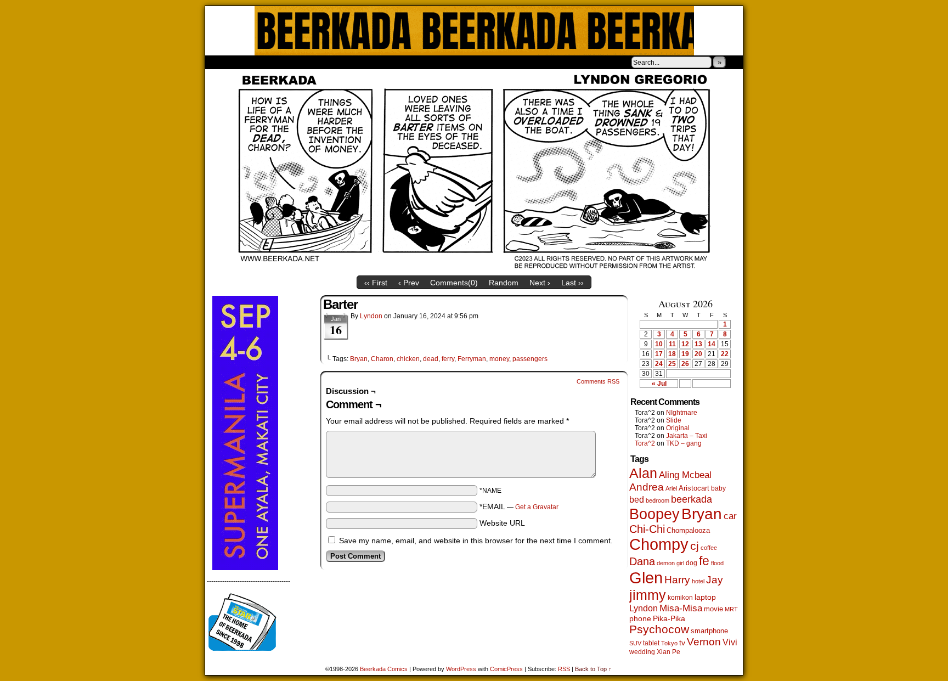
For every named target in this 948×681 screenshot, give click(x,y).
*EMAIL (518, 506)
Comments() (454, 282)
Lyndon (371, 316)
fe (704, 561)
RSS (564, 669)
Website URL (502, 523)
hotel (698, 581)
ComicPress (506, 669)
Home (220, 62)
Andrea (646, 487)
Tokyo (669, 643)
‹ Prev (408, 282)
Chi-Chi (647, 529)
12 (685, 344)
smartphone (709, 631)
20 (698, 354)
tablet (651, 642)
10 (659, 344)
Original (678, 428)
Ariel (671, 488)
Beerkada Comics (474, 30)
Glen (646, 578)
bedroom (657, 500)
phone (640, 618)
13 (698, 344)
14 (711, 344)
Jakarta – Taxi (686, 436)
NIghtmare (681, 413)
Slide (673, 420)
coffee (709, 547)
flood (717, 563)
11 (672, 344)
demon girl (670, 563)
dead (430, 359)
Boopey (654, 513)
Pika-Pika (669, 618)
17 (659, 354)
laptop (705, 597)
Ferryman (472, 359)
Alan (643, 473)
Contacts (328, 62)
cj (694, 546)
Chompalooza (688, 530)
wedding (642, 651)
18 (672, 354)
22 (725, 354)
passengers (530, 359)
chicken (408, 359)
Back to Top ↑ (593, 669)
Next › (539, 282)
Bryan (359, 359)
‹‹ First (375, 282)
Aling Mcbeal (685, 474)
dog (691, 562)
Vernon (704, 642)
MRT (731, 609)
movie (713, 609)
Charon (382, 359)
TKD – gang (684, 443)
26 (685, 364)
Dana (642, 561)
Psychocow (659, 629)
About (253, 62)
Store (287, 62)
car (730, 515)
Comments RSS (598, 381)
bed (636, 499)
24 (659, 364)
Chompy (659, 544)
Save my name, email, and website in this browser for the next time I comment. (476, 540)
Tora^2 (645, 443)
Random (503, 282)
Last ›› (572, 282)
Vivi (730, 642)
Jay (714, 580)
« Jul (659, 383)
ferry (448, 359)
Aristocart (694, 488)
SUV (635, 643)
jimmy (647, 595)
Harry (677, 579)
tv (682, 643)
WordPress (461, 669)
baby (718, 488)
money (499, 359)
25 (672, 364)
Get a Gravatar (536, 507)
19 (685, 354)
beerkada (691, 499)
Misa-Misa (680, 608)
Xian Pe (668, 651)
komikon (680, 597)
